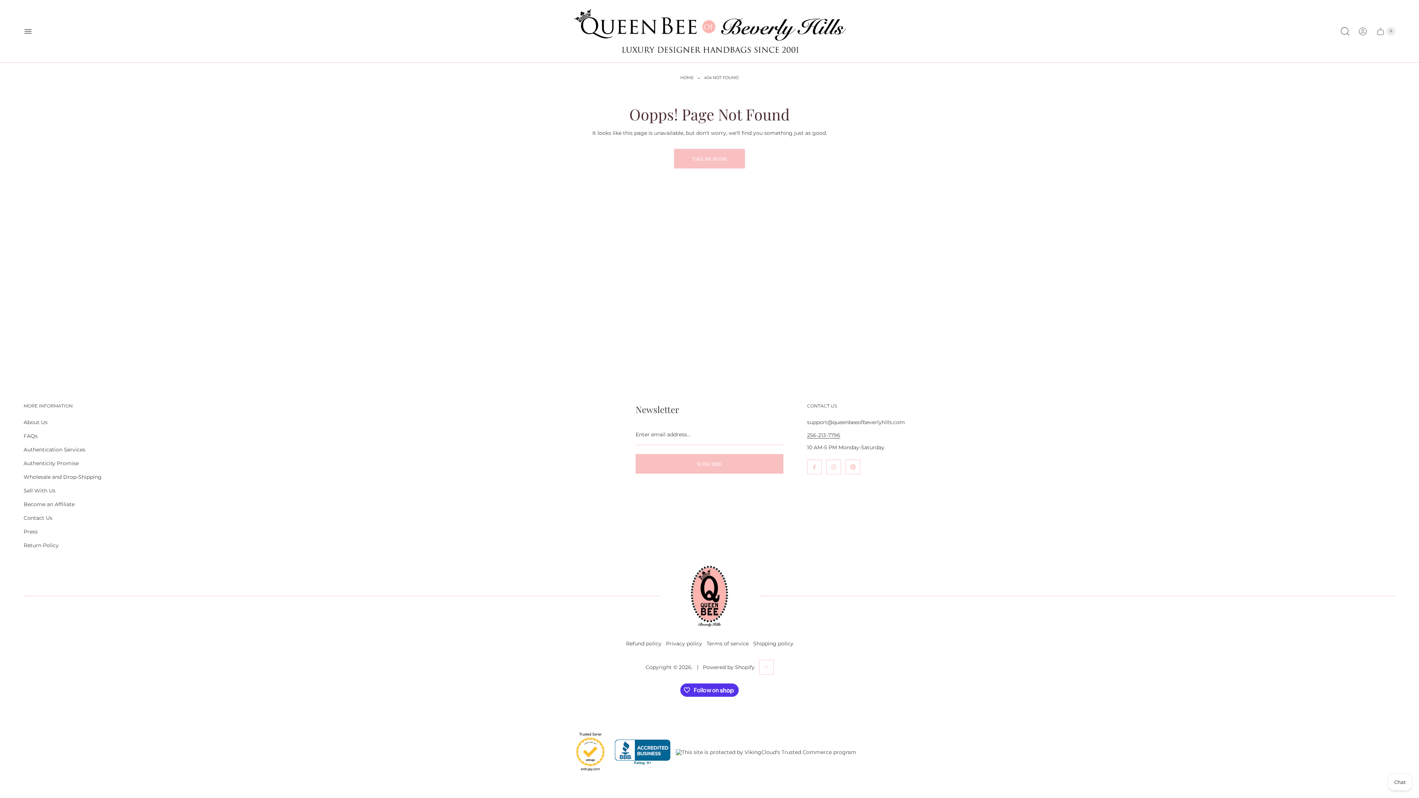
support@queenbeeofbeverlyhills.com (856, 422)
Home (687, 77)
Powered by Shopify (729, 667)
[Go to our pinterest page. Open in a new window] (852, 467)
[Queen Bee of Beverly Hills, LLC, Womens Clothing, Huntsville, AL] (642, 752)
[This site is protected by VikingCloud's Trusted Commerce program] (766, 752)
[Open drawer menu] (28, 31)
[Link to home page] (709, 596)
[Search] (1345, 31)
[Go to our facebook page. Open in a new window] (814, 467)
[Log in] (1363, 31)
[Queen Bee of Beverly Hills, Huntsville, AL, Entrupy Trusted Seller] (586, 773)
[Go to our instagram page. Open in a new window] (833, 467)
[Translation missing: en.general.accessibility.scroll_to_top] (766, 667)
